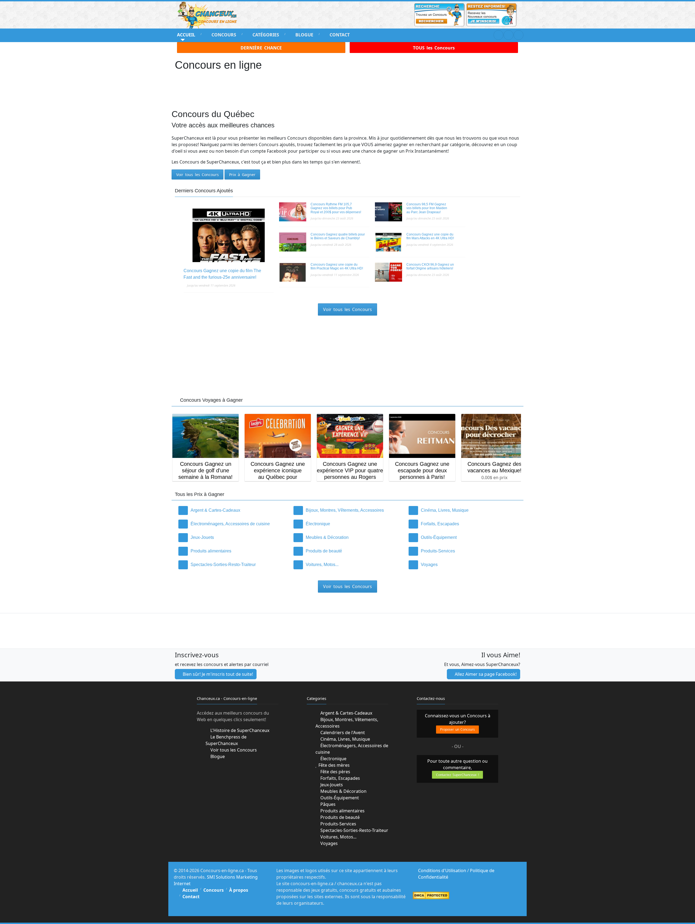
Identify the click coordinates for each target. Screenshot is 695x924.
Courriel (290, 474)
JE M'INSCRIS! (347, 492)
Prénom (289, 454)
